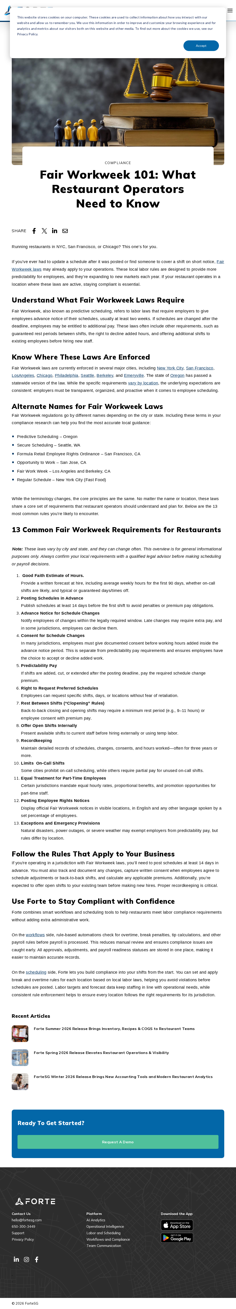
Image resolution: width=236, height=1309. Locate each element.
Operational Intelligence (105, 1226)
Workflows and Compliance (108, 1239)
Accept (201, 46)
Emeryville (134, 375)
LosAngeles (23, 375)
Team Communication (103, 1245)
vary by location (143, 383)
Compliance (118, 163)
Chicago (44, 375)
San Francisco (199, 368)
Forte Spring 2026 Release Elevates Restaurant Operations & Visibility (101, 1052)
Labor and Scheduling (103, 1233)
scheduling (36, 972)
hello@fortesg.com (27, 1220)
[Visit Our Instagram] (26, 1259)
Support (18, 1233)
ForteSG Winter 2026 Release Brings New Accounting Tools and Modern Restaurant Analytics (123, 1076)
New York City (170, 368)
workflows (35, 935)
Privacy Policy (23, 1239)
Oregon (177, 375)
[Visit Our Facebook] (36, 1259)
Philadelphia (66, 375)
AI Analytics (95, 1220)
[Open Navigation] (230, 10)
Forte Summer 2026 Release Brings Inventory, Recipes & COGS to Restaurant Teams (114, 1028)
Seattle (87, 375)
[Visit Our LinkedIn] (16, 1259)
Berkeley (105, 375)
